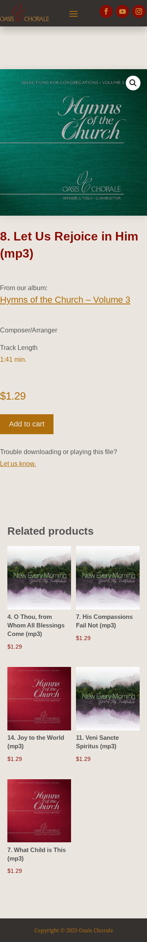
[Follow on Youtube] (122, 11)
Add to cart (27, 424)
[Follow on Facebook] (106, 11)
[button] (133, 83)
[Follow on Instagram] (138, 11)
